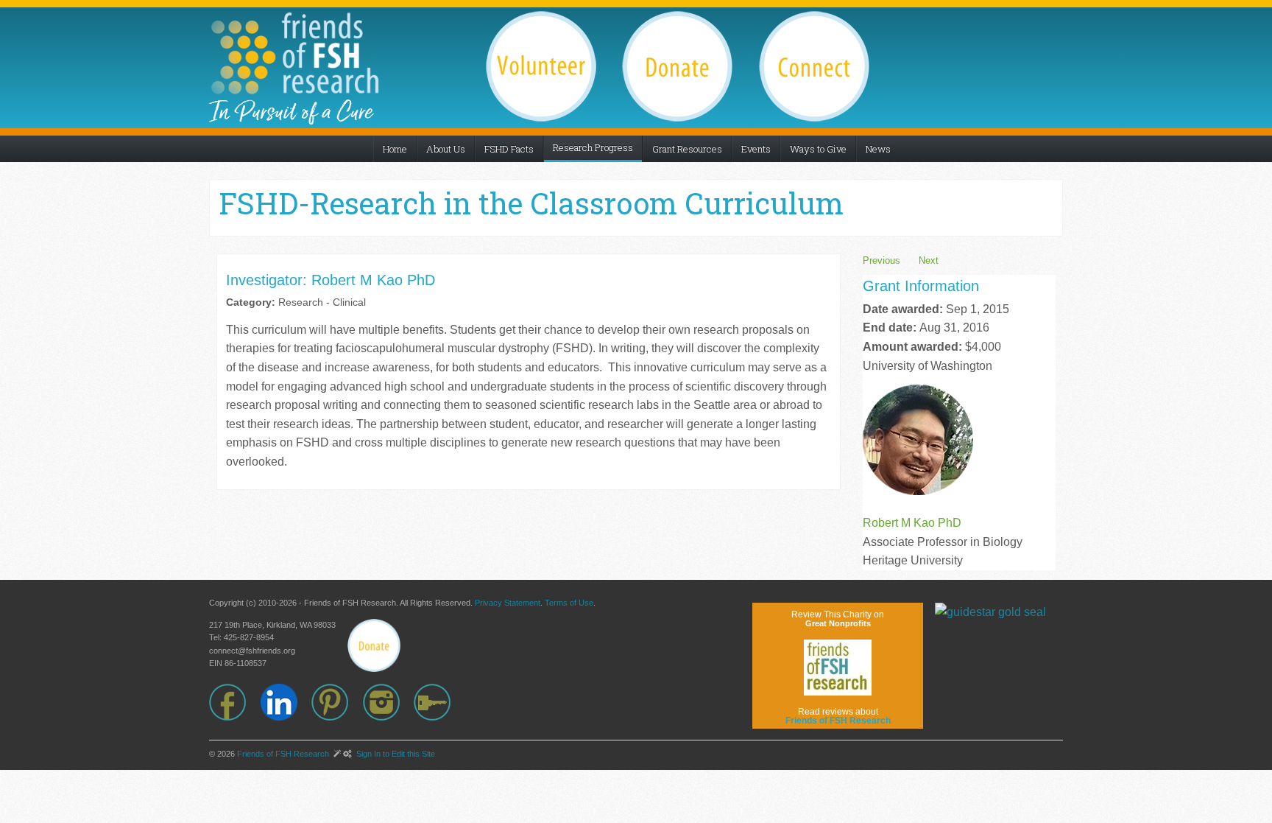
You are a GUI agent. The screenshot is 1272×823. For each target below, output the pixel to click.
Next (929, 260)
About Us (445, 148)
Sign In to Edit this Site (394, 753)
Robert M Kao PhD (912, 522)
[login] (439, 702)
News (878, 148)
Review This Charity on (837, 618)
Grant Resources (687, 148)
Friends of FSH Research (283, 753)
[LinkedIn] (286, 702)
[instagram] (388, 702)
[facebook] (235, 702)
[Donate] (373, 645)
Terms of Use (569, 602)
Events (756, 148)
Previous (881, 260)
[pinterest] (337, 702)
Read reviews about (838, 716)
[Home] (294, 53)
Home (395, 148)
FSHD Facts (509, 148)
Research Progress (593, 147)
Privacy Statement (507, 602)
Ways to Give (818, 148)
